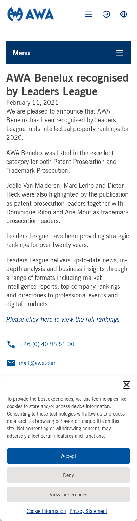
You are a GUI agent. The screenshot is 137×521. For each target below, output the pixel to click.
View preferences (68, 494)
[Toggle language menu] (124, 14)
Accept (68, 456)
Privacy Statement (88, 511)
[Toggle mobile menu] (89, 14)
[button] (126, 384)
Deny (68, 475)
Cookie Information (46, 511)
